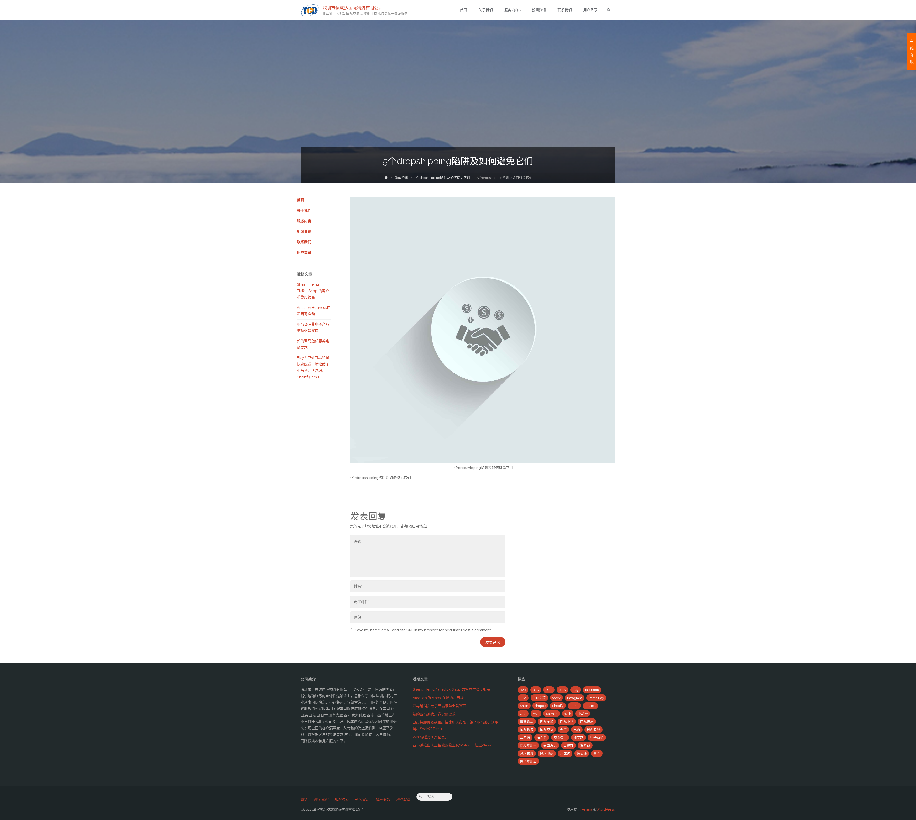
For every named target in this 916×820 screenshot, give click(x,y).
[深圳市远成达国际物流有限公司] (310, 10)
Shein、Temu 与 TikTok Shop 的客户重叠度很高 (313, 291)
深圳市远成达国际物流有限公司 (353, 7)
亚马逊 (583, 713)
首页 (300, 200)
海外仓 (542, 737)
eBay (562, 690)
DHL (549, 690)
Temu (574, 706)
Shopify (557, 706)
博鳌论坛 (526, 721)
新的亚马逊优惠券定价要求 (434, 714)
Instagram (574, 698)
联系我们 (304, 242)
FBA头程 (539, 698)
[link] (608, 10)
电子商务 (597, 737)
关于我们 (304, 210)
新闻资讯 (401, 177)
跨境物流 (526, 753)
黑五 (596, 753)
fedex (556, 698)
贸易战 (585, 745)
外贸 (563, 729)
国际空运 (546, 729)
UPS (523, 713)
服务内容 (304, 221)
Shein (524, 706)
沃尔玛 (525, 737)
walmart (552, 713)
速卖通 (582, 753)
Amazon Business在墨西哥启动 (438, 698)
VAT (536, 713)
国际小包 (566, 721)
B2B (523, 690)
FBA (523, 698)
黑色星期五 (528, 761)
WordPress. (605, 809)
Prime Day (596, 698)
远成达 (565, 753)
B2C (536, 690)
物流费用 (560, 737)
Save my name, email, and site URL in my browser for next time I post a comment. (423, 630)
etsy (575, 690)
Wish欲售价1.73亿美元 (430, 737)
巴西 (576, 729)
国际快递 (586, 721)
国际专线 (546, 721)
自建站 (568, 745)
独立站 (578, 737)
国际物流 (526, 729)
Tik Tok (590, 706)
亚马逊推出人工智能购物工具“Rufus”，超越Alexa (452, 745)
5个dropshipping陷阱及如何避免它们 (442, 177)
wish (567, 713)
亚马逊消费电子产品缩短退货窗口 (439, 706)
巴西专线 (593, 729)
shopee (540, 706)
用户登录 (304, 252)
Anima (586, 809)
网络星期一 (528, 745)
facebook (592, 690)
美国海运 (550, 745)
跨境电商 (546, 753)
